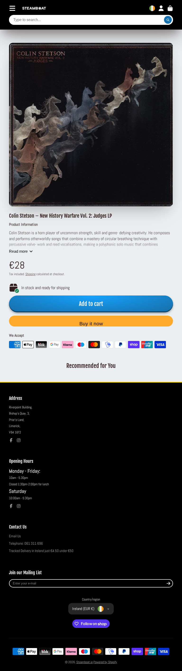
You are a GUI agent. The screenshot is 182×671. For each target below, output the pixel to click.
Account (161, 8)
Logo (34, 8)
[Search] (168, 20)
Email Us (15, 536)
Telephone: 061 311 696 (26, 543)
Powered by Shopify (105, 662)
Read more (18, 251)
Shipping (30, 274)
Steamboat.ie (84, 662)
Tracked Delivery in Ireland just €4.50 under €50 (41, 550)
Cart (170, 8)
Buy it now (91, 323)
